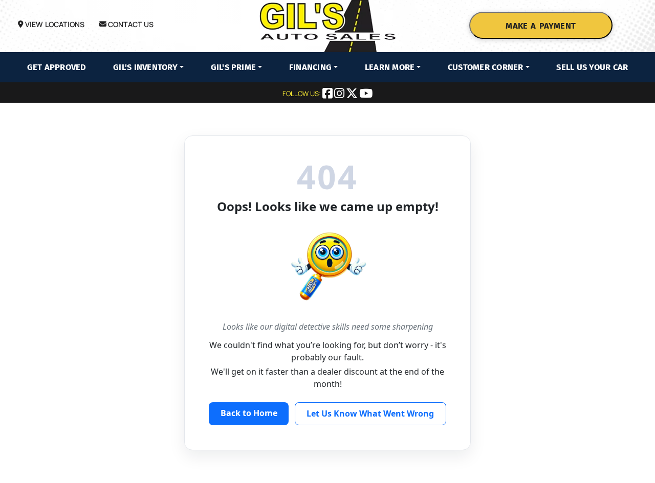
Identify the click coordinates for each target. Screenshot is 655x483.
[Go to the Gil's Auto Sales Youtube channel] (366, 94)
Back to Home (249, 413)
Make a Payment (540, 26)
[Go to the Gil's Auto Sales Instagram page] (340, 94)
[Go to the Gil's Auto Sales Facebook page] (328, 94)
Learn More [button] (389, 67)
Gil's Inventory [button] (145, 67)
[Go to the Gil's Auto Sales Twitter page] (352, 94)
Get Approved (56, 67)
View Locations (54, 24)
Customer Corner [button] (485, 67)
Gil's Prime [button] (233, 67)
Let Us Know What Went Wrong (370, 413)
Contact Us (130, 24)
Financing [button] (310, 67)
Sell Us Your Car (592, 67)
